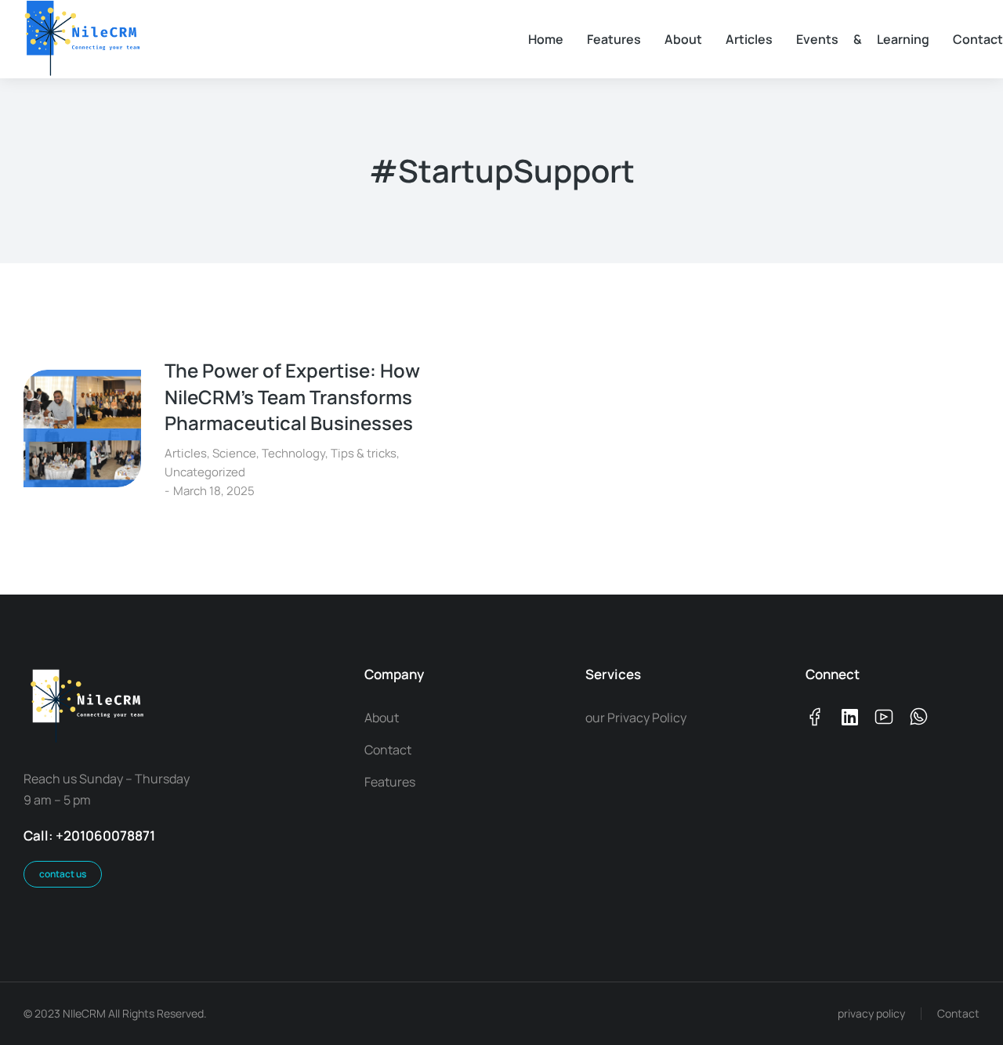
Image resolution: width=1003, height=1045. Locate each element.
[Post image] (82, 428)
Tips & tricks (363, 453)
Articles (186, 453)
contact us (62, 873)
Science (234, 453)
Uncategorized (205, 472)
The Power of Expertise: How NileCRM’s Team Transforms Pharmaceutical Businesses (292, 396)
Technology (293, 453)
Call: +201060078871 (89, 835)
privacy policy (871, 1013)
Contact (958, 1013)
